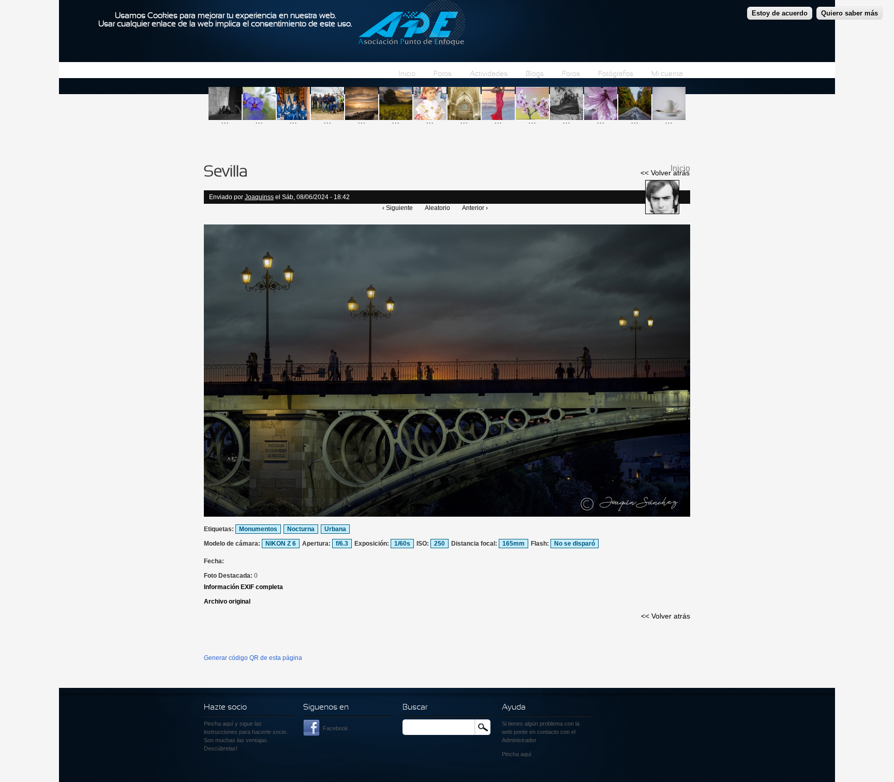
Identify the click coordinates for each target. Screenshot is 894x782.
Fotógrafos (615, 74)
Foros (571, 74)
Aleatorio (437, 208)
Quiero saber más (849, 13)
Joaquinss (259, 197)
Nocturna (301, 529)
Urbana (335, 529)
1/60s (402, 543)
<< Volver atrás (665, 173)
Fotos (443, 74)
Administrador (519, 740)
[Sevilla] (447, 514)
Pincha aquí (218, 723)
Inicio (407, 74)
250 (439, 543)
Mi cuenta (667, 74)
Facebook (335, 728)
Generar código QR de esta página (253, 657)
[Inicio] (411, 24)
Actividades (489, 74)
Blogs (535, 74)
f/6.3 (342, 543)
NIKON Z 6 (280, 543)
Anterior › (475, 208)
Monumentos (258, 529)
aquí (525, 754)
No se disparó (574, 543)
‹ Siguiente (397, 208)
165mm (513, 543)
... (225, 120)
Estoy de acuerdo (780, 13)
